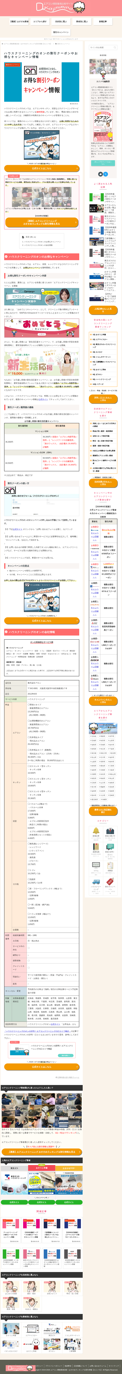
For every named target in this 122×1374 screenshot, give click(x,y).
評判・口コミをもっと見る (103, 399)
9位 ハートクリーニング (102, 379)
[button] (115, 47)
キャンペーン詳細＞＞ (95, 536)
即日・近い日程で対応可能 (103, 441)
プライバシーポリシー (53, 1366)
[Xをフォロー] (105, 174)
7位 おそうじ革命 (99, 369)
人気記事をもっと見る (103, 310)
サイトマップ (114, 1366)
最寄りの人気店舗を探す (103, 811)
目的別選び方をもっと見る (103, 483)
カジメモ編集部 (103, 81)
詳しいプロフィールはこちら (103, 163)
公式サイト (43, 399)
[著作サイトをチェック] (100, 174)
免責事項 (68, 1366)
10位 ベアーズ (98, 384)
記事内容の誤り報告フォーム (68, 1077)
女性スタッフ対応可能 (101, 436)
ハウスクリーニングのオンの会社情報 (38, 245)
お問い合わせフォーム (98, 1366)
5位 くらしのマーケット (102, 357)
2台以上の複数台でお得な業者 (104, 451)
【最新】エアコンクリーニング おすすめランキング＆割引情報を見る (41, 222)
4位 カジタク (97, 352)
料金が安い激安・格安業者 (103, 431)
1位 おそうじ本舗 (99, 334)
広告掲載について (80, 1366)
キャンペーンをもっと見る (103, 701)
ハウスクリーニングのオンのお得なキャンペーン (42, 242)
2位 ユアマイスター (100, 339)
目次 (28, 237)
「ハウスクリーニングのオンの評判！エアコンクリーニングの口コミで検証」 (37, 1031)
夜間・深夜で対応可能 (101, 446)
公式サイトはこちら (41, 168)
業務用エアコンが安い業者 (103, 455)
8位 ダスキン (97, 374)
